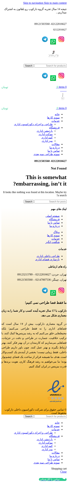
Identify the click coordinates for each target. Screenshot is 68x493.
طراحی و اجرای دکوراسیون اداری (33, 124)
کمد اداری (47, 137)
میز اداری (47, 140)
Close (63, 471)
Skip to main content (55, 2)
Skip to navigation (33, 2)
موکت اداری (46, 134)
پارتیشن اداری (45, 130)
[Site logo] (53, 62)
